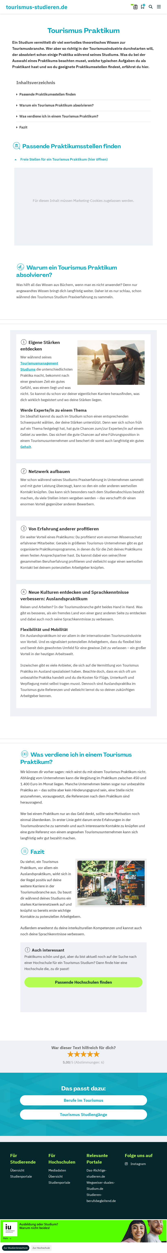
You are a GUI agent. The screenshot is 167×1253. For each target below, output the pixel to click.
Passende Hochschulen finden (83, 982)
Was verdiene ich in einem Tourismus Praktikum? (58, 116)
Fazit (23, 127)
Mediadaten (57, 1170)
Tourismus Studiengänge (83, 1114)
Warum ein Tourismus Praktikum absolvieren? (56, 105)
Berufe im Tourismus (83, 1100)
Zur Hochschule (41, 1247)
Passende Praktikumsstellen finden (47, 94)
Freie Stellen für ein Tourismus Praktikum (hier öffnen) (64, 159)
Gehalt (25, 447)
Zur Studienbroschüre (16, 1247)
